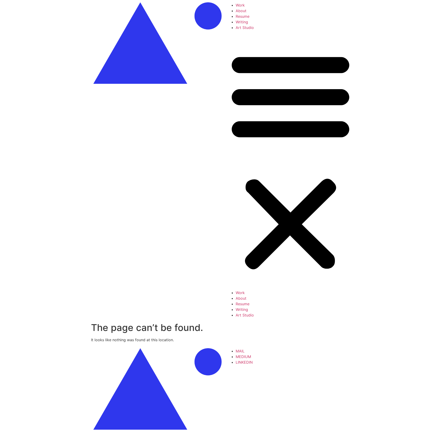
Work (240, 5)
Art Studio (245, 27)
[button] (290, 160)
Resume (242, 16)
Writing (242, 22)
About (241, 10)
